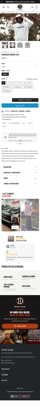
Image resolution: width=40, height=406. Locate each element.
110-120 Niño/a (17, 87)
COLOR (3, 64)
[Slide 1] (16, 144)
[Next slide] (35, 270)
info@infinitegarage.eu (9, 363)
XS (3, 83)
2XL (25, 83)
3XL (30, 83)
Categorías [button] (5, 375)
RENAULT (5, 74)
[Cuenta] (8, 7)
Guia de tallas (33, 79)
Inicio (3, 12)
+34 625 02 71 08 (8, 360)
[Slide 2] (20, 144)
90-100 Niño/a (6, 87)
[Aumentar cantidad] (9, 100)
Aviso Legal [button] (4, 380)
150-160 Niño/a (7, 91)
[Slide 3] (23, 144)
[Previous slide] (4, 270)
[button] (3, 7)
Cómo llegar (21, 326)
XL (20, 83)
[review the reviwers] (7, 252)
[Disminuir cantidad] (3, 100)
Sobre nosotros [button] (6, 369)
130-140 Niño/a (28, 87)
